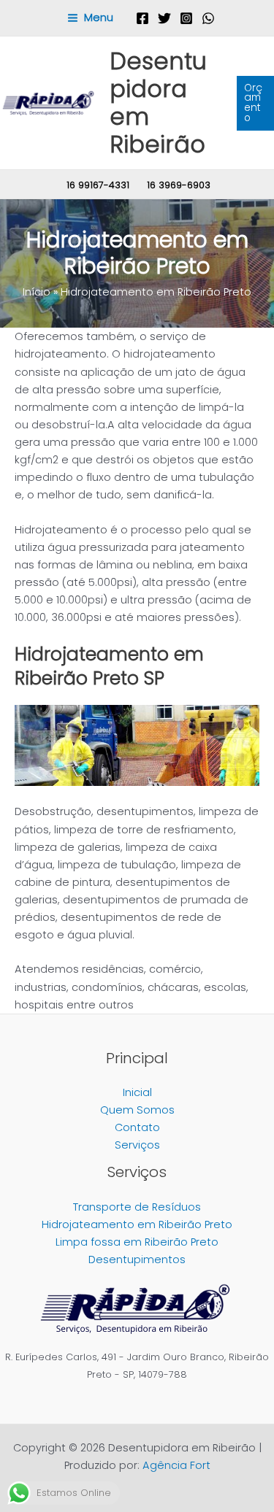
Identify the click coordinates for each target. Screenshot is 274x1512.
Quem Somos (137, 1110)
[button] (255, 103)
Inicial (137, 1092)
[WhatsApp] (208, 18)
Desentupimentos (137, 1259)
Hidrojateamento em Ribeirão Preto (137, 1224)
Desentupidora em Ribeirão (158, 103)
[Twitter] (164, 18)
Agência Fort (176, 1465)
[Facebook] (142, 18)
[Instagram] (186, 18)
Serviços (137, 1145)
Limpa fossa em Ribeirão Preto (137, 1242)
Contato (137, 1127)
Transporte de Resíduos (137, 1207)
